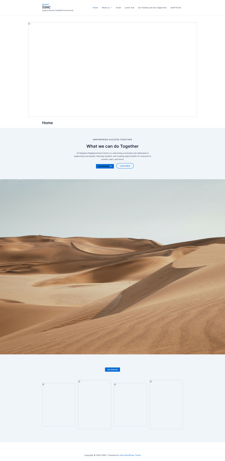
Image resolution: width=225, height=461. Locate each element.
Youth (118, 7)
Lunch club (129, 7)
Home (95, 7)
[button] (111, 7)
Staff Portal (176, 7)
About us (106, 7)
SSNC (46, 7)
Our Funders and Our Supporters (152, 7)
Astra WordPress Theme (130, 455)
